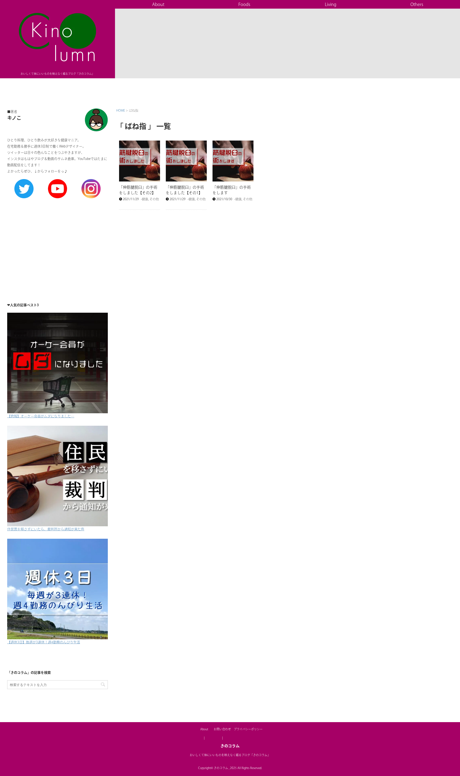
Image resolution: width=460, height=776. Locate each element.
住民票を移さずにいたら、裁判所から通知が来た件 (45, 529)
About (158, 4)
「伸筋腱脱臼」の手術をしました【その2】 (138, 190)
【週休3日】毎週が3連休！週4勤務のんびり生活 (43, 642)
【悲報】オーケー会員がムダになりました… (40, 416)
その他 (154, 199)
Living (330, 4)
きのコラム (230, 746)
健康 (145, 199)
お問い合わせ (222, 729)
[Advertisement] (57, 248)
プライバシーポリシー (248, 729)
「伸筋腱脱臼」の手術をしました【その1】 (185, 190)
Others (416, 4)
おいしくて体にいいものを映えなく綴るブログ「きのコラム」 (230, 754)
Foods (244, 4)
